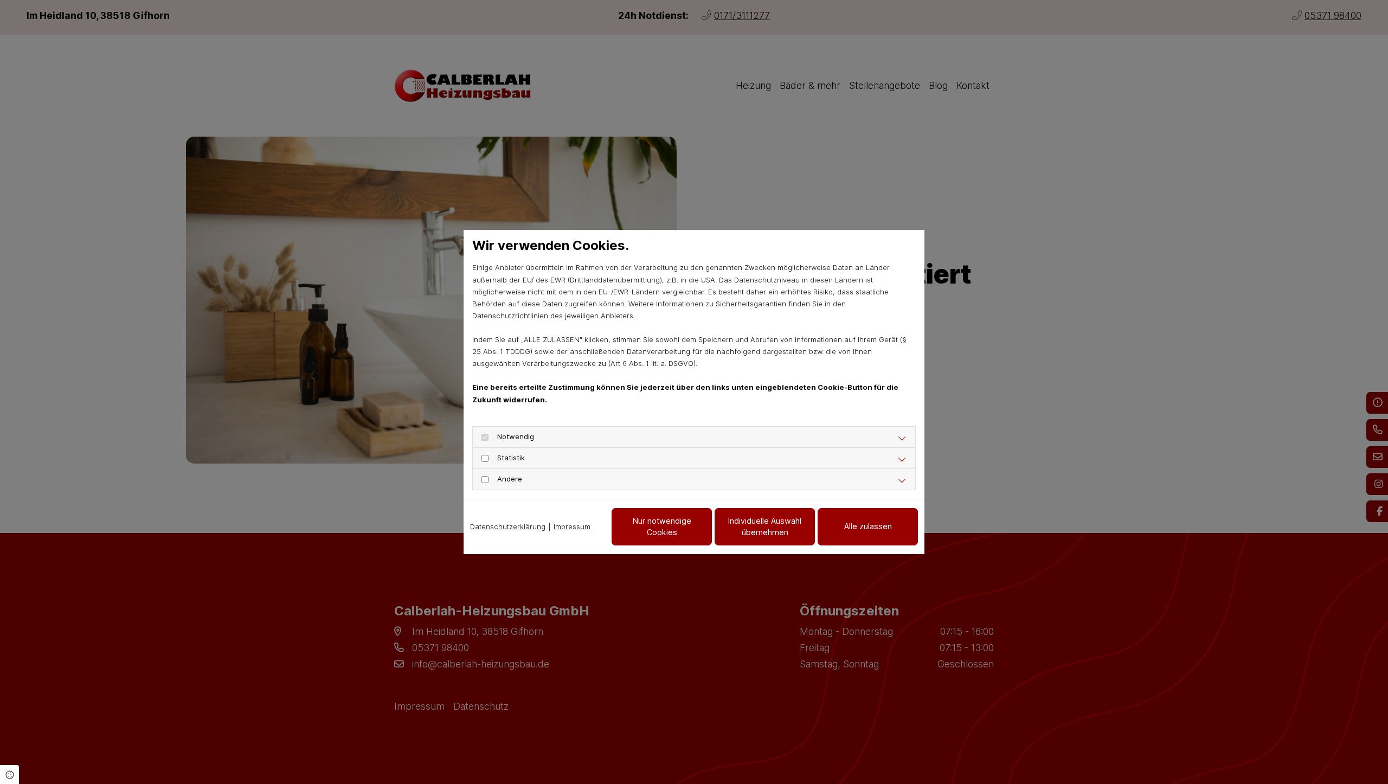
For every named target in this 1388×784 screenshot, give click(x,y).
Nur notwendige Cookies (662, 526)
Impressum (572, 526)
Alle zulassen (868, 526)
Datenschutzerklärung (507, 526)
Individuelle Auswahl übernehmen (764, 526)
